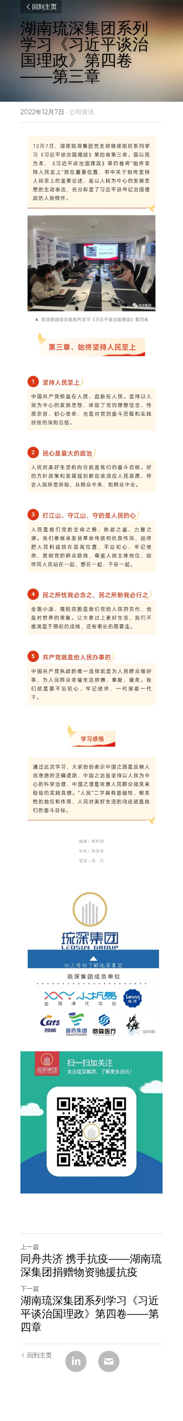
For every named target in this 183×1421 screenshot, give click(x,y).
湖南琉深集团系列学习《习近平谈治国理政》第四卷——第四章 (89, 1313)
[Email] (108, 1361)
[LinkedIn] (76, 1361)
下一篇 (29, 1289)
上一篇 (29, 1247)
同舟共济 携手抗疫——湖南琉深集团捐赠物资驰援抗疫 (91, 1265)
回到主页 (44, 7)
